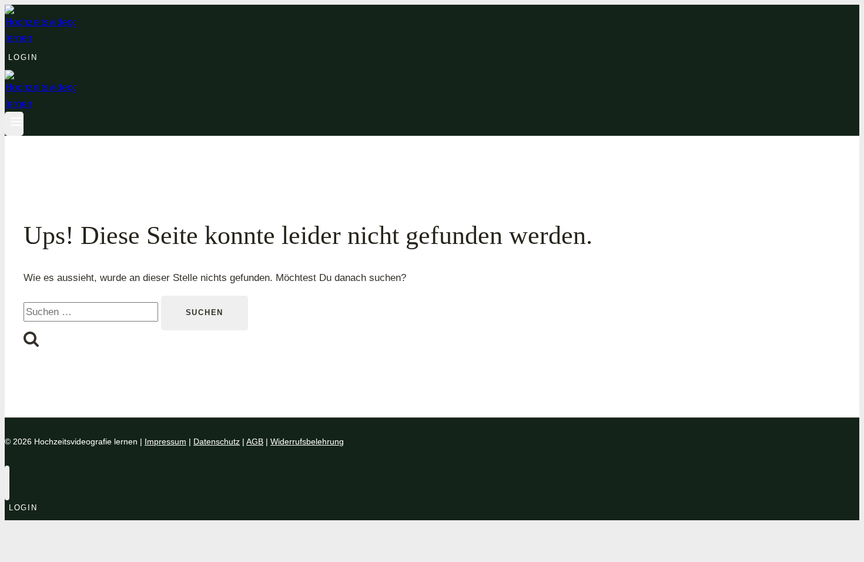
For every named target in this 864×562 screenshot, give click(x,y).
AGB (254, 441)
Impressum (165, 441)
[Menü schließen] (7, 483)
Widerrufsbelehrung (307, 441)
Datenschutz (216, 441)
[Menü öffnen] (14, 124)
